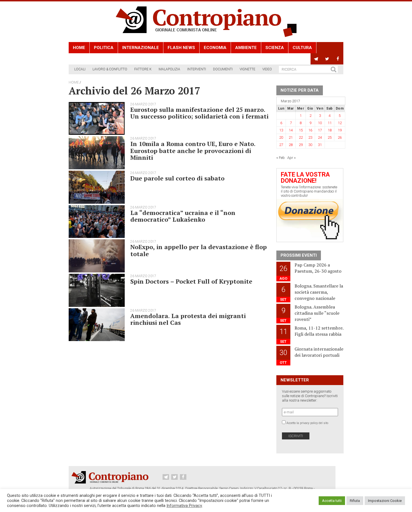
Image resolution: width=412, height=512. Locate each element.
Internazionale (140, 47)
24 (320, 137)
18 (330, 130)
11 (330, 123)
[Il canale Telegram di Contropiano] (316, 58)
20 (281, 137)
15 (301, 130)
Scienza (274, 47)
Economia (215, 47)
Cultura (302, 47)
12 (340, 123)
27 (281, 145)
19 (340, 130)
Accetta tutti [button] (332, 501)
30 (310, 145)
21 (291, 137)
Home (79, 47)
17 (320, 130)
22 (301, 137)
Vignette (247, 69)
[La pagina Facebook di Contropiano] (337, 58)
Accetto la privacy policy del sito (307, 423)
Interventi (196, 69)
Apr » (291, 158)
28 (291, 145)
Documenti (223, 69)
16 (310, 130)
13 (281, 130)
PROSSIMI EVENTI (299, 255)
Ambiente (246, 47)
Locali (79, 69)
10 (320, 123)
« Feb (280, 158)
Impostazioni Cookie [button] (385, 501)
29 (301, 145)
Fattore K (143, 69)
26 (340, 137)
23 (310, 137)
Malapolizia (169, 69)
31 (320, 145)
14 (291, 130)
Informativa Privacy (184, 505)
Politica (104, 47)
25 (330, 137)
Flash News (181, 47)
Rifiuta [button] (355, 501)
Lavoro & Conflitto (109, 69)
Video (267, 69)
